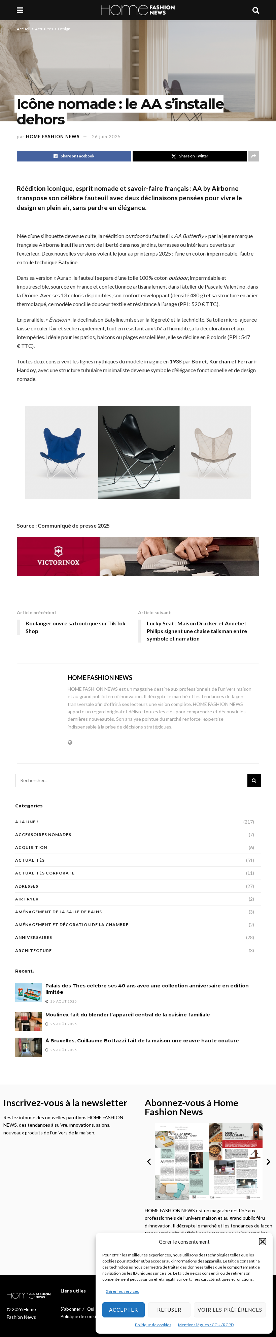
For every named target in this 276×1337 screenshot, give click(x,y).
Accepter (123, 1310)
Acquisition (31, 847)
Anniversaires (33, 937)
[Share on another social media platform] (253, 156)
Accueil (23, 28)
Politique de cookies (153, 1324)
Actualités (44, 28)
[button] (262, 1241)
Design (64, 28)
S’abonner (70, 1309)
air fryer (27, 898)
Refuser (169, 1310)
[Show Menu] (20, 10)
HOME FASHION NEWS (53, 136)
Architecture (33, 950)
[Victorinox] (138, 556)
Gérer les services (122, 1291)
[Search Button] (255, 10)
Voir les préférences (230, 1310)
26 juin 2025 (106, 136)
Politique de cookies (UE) (85, 1316)
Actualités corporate (45, 872)
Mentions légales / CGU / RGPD (206, 1324)
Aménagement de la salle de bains (58, 911)
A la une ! (26, 821)
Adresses (26, 886)
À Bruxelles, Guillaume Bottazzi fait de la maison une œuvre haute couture (142, 1041)
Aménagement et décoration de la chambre (72, 924)
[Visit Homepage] (138, 10)
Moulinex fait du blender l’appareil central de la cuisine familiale (127, 1015)
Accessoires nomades (43, 834)
